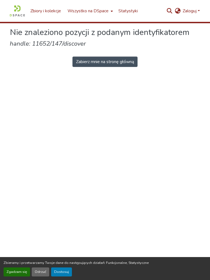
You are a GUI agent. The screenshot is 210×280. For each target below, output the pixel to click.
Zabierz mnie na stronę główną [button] (105, 62)
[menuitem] (89, 11)
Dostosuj (61, 271)
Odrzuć (40, 271)
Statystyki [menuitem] (128, 11)
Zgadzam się (17, 271)
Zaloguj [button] (190, 11)
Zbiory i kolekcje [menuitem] (45, 11)
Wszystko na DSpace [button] (88, 11)
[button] (17, 10)
